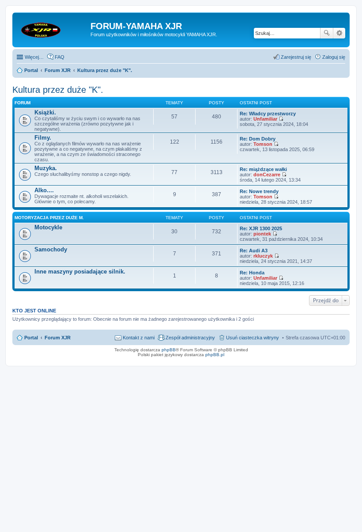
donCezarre (266, 174)
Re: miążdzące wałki (263, 169)
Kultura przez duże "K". (57, 90)
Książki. (45, 112)
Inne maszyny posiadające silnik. (79, 271)
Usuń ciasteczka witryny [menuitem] (252, 337)
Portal (31, 70)
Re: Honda (252, 272)
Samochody (50, 249)
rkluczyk (263, 255)
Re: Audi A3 (254, 250)
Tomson (262, 144)
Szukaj (326, 33)
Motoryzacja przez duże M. (49, 217)
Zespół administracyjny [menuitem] (190, 337)
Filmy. (42, 137)
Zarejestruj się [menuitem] (296, 57)
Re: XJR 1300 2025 (261, 228)
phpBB (169, 349)
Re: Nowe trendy (259, 191)
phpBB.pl (214, 354)
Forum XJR (58, 337)
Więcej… (34, 57)
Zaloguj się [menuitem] (333, 57)
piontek (262, 233)
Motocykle (48, 227)
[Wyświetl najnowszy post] (281, 119)
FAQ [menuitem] (59, 57)
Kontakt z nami (139, 337)
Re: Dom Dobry (257, 138)
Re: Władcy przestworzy (268, 113)
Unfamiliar (265, 119)
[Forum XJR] (52, 29)
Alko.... (44, 190)
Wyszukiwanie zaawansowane (339, 33)
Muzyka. (45, 168)
